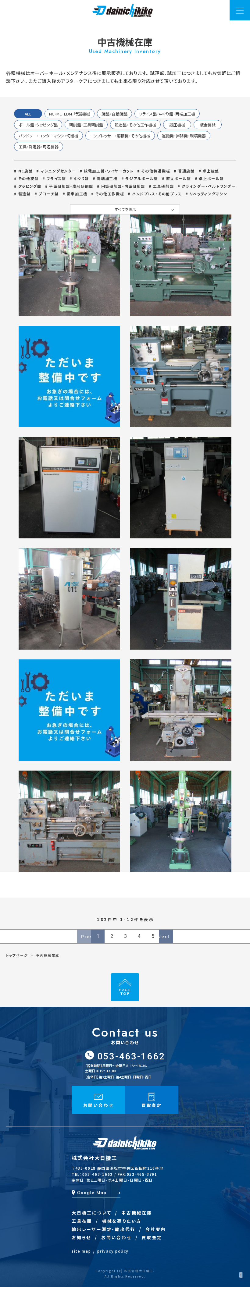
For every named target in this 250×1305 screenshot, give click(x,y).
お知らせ (81, 1237)
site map (81, 1251)
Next (164, 936)
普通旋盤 (186, 170)
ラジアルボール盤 (141, 178)
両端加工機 (107, 178)
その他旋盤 (28, 178)
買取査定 (151, 1237)
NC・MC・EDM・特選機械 (69, 114)
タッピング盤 (29, 186)
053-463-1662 (131, 1056)
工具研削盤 (163, 186)
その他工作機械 (109, 193)
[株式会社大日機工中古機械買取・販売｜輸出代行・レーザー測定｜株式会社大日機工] (123, 9)
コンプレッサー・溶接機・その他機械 (120, 136)
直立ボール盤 (178, 178)
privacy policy (113, 1251)
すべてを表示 (125, 209)
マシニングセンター (58, 170)
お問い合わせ (116, 1237)
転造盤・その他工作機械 (135, 125)
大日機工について (91, 1213)
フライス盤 (56, 178)
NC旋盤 (25, 170)
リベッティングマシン (208, 193)
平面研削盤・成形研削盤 (71, 186)
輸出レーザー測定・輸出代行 (103, 1229)
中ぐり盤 (81, 178)
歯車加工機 (77, 193)
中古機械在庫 (136, 1213)
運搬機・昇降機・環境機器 (184, 136)
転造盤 (24, 193)
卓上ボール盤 (211, 178)
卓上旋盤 (210, 170)
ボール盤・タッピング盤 (38, 125)
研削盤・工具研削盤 (86, 125)
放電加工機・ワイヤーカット (109, 170)
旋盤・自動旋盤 (114, 114)
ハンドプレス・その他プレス (157, 193)
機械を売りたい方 (121, 1221)
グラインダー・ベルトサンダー (209, 186)
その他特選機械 (155, 170)
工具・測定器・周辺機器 (39, 147)
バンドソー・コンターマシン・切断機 (48, 136)
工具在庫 (82, 1221)
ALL (28, 114)
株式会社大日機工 (94, 1157)
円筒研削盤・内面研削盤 (123, 186)
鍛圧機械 (177, 125)
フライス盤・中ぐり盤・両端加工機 (167, 114)
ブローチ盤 (48, 193)
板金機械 (208, 125)
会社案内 (155, 1229)
